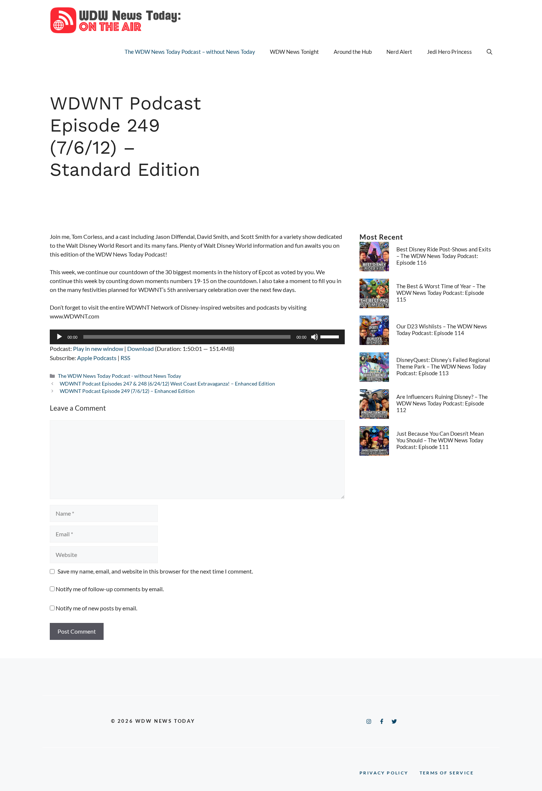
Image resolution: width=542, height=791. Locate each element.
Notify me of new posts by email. (96, 607)
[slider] (330, 336)
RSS (125, 357)
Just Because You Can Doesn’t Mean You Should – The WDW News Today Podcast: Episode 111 (440, 440)
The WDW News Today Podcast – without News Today (190, 51)
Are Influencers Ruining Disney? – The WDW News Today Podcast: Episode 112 (442, 403)
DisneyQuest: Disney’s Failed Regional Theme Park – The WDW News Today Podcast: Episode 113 (443, 366)
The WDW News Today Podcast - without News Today (119, 376)
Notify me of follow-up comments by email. (110, 588)
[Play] (59, 337)
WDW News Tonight (294, 51)
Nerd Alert (399, 51)
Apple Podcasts (97, 357)
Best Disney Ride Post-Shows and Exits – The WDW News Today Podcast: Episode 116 (443, 256)
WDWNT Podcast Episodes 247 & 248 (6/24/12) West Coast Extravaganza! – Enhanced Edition (167, 384)
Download (140, 348)
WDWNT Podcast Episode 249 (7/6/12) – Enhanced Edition (127, 391)
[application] (197, 337)
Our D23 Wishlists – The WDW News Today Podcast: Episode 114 (441, 329)
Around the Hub (353, 51)
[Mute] (314, 337)
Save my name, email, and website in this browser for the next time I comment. (155, 571)
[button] (489, 52)
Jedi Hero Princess (449, 51)
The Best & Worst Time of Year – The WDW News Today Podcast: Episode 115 (441, 293)
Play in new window (98, 348)
